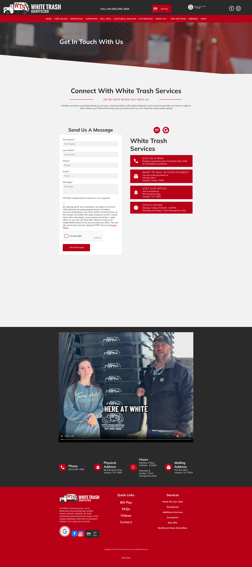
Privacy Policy (126, 557)
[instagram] (238, 9)
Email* (66, 171)
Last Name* (69, 150)
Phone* (66, 161)
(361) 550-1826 (120, 8)
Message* (68, 182)
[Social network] (166, 130)
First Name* (69, 139)
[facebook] (231, 9)
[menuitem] (48, 19)
